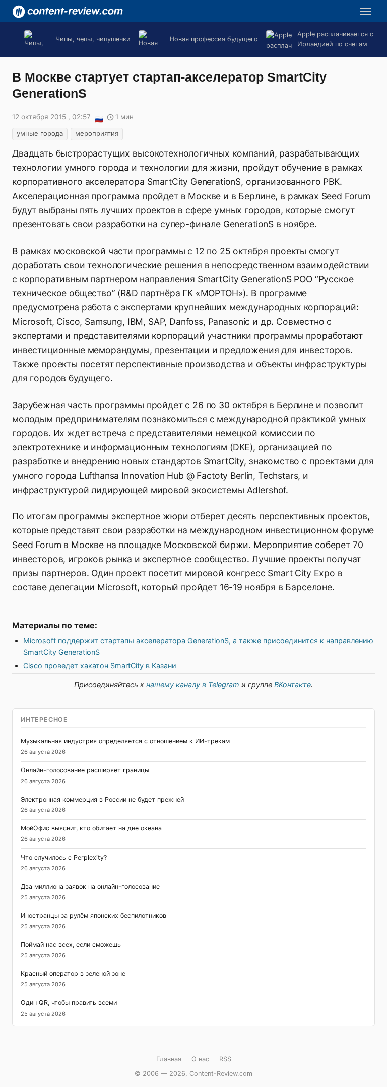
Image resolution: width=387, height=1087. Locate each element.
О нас (200, 1059)
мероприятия (96, 133)
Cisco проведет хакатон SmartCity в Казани (99, 665)
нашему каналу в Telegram (192, 684)
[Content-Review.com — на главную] (67, 11)
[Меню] (365, 11)
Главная (168, 1059)
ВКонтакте (292, 684)
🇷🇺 (99, 117)
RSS (225, 1059)
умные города (40, 133)
